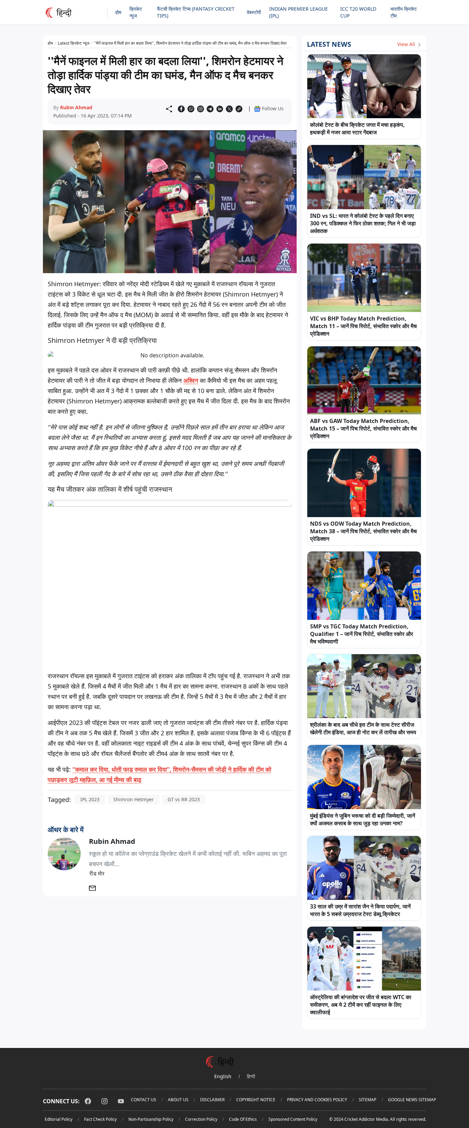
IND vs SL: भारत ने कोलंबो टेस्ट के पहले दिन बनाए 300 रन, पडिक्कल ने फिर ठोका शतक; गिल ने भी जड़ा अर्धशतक (363, 223)
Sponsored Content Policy (292, 1119)
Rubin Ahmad (76, 107)
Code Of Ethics (243, 1119)
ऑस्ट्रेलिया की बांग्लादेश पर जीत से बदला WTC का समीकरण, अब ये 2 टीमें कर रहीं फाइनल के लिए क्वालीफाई (360, 1004)
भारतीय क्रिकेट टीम (403, 12)
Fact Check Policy (100, 1119)
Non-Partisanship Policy (150, 1119)
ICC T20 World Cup (358, 12)
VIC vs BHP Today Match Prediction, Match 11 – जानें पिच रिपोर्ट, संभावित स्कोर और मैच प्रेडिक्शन (363, 326)
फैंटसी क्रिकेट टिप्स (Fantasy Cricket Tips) (196, 12)
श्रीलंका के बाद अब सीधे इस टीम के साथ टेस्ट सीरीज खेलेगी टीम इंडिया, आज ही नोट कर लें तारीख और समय (363, 728)
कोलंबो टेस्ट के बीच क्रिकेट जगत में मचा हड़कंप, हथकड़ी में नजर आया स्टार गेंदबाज (357, 128)
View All (406, 44)
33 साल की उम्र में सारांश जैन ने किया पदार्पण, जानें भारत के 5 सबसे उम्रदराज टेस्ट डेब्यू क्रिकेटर (360, 910)
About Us (178, 1100)
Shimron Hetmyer (133, 799)
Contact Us (143, 1100)
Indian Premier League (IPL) (298, 12)
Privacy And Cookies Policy (317, 1100)
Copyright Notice (255, 1100)
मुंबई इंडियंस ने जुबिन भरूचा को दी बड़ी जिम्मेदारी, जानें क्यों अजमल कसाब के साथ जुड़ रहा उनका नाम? (362, 819)
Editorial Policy (58, 1119)
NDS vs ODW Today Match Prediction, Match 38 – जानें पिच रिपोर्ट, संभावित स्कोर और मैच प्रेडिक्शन (363, 531)
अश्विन (190, 380)
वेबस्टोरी (254, 12)
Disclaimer (212, 1100)
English (222, 1076)
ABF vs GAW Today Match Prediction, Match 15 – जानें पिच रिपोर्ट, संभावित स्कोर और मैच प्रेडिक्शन (363, 428)
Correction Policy (201, 1119)
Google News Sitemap (412, 1100)
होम (118, 12)
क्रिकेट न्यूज (135, 12)
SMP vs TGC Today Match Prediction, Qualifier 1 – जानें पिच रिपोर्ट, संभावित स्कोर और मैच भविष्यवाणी (361, 634)
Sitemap (367, 1100)
